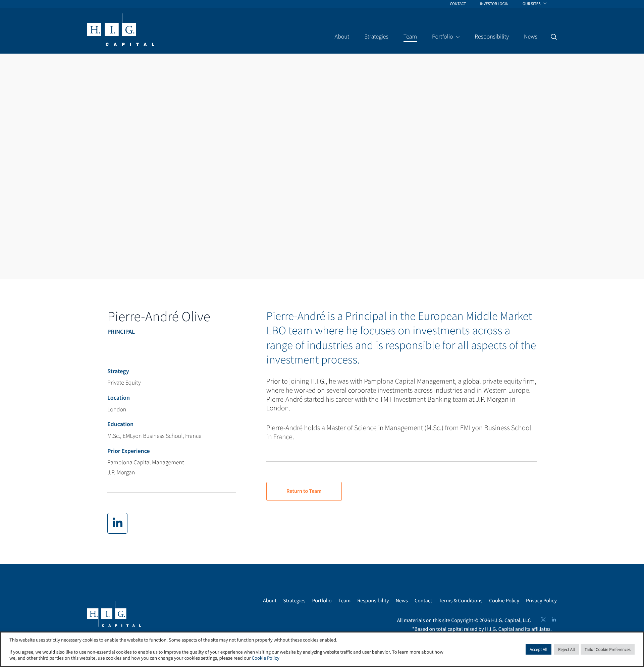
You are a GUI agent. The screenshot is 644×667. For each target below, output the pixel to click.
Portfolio (321, 600)
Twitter (543, 619)
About (269, 600)
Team (344, 600)
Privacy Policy (541, 600)
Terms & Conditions (460, 600)
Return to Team (304, 491)
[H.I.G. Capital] (120, 30)
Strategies (294, 600)
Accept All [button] (538, 649)
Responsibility (373, 600)
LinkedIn (554, 619)
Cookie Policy (504, 600)
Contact (423, 600)
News (401, 600)
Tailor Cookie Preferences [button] (608, 649)
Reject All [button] (566, 649)
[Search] (554, 37)
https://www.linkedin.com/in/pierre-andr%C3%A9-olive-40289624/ (117, 523)
